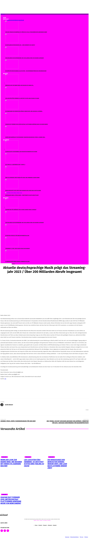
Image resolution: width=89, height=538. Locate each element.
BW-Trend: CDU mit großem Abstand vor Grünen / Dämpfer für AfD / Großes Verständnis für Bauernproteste (68, 422)
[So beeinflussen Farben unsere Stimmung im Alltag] (12, 259)
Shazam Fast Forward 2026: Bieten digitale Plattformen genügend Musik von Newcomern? (26, 124)
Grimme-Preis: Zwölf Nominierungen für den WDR (18, 421)
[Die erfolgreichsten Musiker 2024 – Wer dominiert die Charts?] (12, 42)
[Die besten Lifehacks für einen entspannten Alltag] (12, 233)
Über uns (81, 536)
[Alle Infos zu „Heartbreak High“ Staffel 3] (12, 162)
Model (8, 20)
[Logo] (0, 15)
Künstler (6, 19)
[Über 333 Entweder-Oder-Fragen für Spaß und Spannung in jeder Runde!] (12, 175)
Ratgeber (5, 197)
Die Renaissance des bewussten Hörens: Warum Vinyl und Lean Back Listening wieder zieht (57, 464)
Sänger (16, 20)
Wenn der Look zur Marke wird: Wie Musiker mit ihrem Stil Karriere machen (11, 463)
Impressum (67, 536)
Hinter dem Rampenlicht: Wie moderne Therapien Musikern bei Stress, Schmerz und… (25, 137)
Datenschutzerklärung (74, 536)
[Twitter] (74, 413)
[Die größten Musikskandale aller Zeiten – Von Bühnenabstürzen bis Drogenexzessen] (12, 68)
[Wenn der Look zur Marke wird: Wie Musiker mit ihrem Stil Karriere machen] (12, 82)
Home (4, 17)
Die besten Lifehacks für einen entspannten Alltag (17, 235)
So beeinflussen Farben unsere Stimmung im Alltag (17, 261)
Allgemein (6, 139)
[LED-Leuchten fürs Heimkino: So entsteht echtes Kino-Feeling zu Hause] (12, 95)
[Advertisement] (9, 388)
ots (5, 378)
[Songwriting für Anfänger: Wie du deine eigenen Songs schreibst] (12, 207)
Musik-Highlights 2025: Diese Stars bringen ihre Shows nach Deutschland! (23, 190)
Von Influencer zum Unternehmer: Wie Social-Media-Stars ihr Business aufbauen (24, 58)
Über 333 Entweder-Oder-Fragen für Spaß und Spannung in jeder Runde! (22, 177)
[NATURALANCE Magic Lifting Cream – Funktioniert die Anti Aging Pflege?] (13, 192)
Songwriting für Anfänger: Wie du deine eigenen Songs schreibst (20, 209)
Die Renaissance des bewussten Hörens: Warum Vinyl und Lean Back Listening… (24, 111)
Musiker (12, 20)
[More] (86, 413)
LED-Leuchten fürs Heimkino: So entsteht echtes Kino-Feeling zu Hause (22, 98)
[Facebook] (70, 413)
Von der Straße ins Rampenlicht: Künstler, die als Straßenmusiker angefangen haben (26, 32)
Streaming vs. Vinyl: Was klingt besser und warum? (17, 248)
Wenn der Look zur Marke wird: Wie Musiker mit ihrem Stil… (19, 85)
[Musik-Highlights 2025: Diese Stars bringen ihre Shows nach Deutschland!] (12, 188)
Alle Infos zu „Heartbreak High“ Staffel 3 (15, 164)
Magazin (5, 73)
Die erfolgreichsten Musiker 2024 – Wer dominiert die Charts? (20, 45)
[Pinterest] (78, 413)
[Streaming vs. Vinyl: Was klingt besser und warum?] (12, 246)
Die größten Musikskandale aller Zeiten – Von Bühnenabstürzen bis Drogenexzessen (25, 70)
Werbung (86, 536)
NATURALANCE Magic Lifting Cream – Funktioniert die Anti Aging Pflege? (22, 195)
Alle (6, 20)
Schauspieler (21, 20)
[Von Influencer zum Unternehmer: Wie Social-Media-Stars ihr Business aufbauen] (12, 55)
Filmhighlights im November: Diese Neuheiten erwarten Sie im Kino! (21, 151)
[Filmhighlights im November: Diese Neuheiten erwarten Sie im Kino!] (12, 149)
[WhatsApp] (81, 413)
